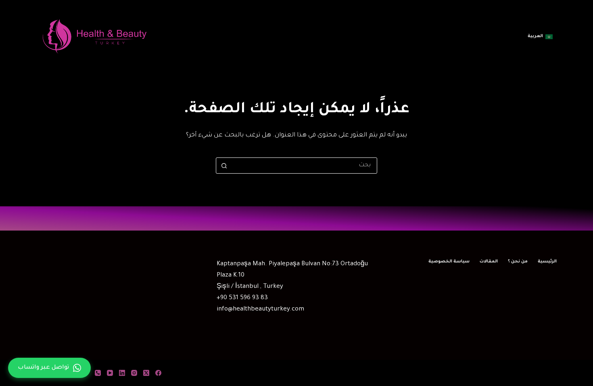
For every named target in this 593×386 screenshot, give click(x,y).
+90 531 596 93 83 (242, 298)
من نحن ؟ (518, 261)
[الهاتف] (98, 373)
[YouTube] (110, 373)
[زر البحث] (224, 165)
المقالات (489, 261)
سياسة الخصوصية (449, 261)
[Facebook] (158, 373)
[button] (540, 37)
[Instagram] (134, 373)
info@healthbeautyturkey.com (260, 309)
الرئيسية (547, 261)
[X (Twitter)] (146, 373)
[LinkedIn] (122, 373)
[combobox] (304, 165)
